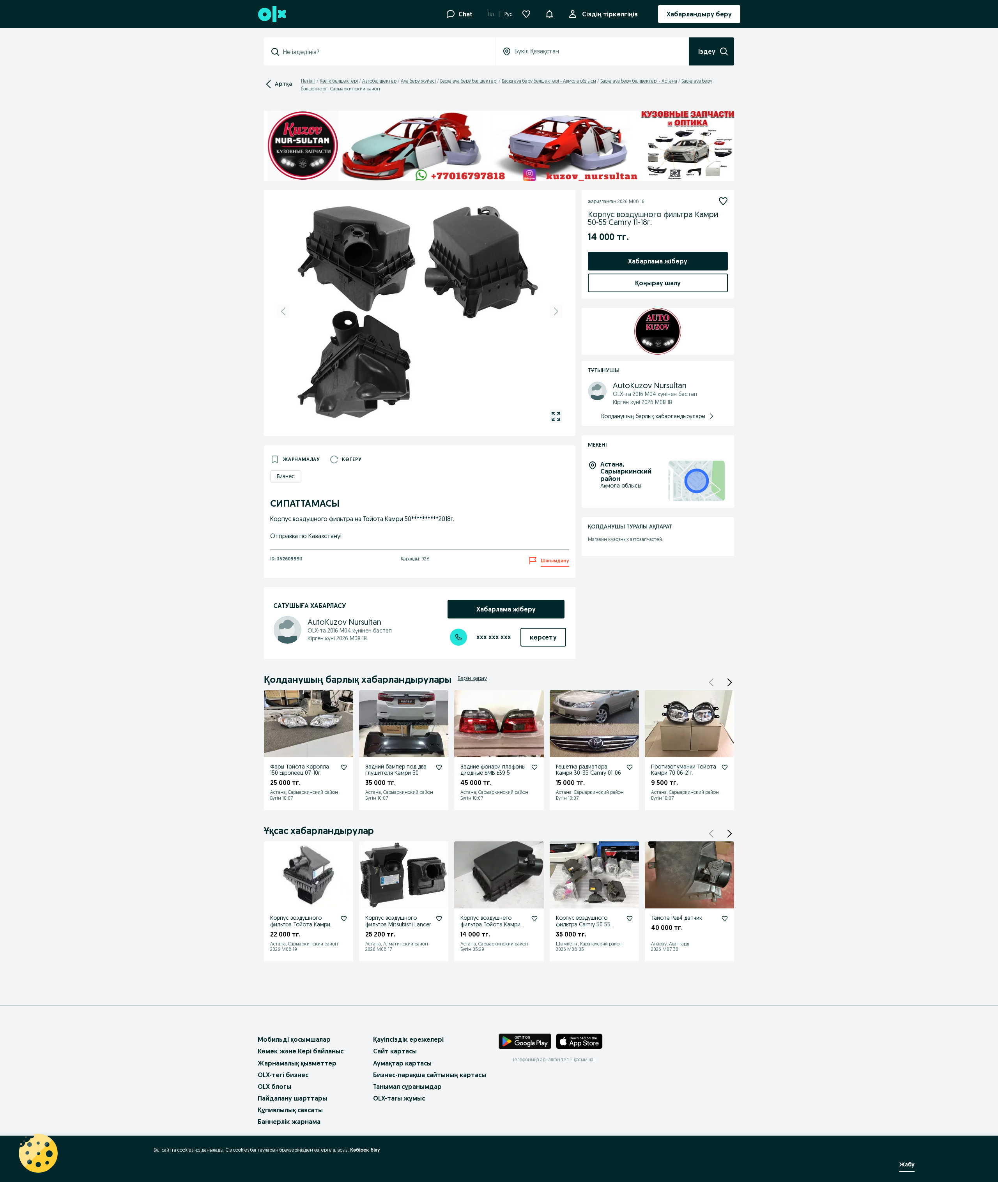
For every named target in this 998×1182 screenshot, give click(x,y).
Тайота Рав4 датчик (676, 917)
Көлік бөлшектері (339, 81)
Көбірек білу (365, 1150)
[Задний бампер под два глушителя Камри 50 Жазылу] (439, 767)
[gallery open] (556, 416)
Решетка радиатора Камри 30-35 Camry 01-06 (588, 770)
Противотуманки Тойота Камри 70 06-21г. (683, 770)
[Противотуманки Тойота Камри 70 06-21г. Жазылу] (725, 767)
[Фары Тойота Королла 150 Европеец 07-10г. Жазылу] (344, 767)
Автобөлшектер (379, 81)
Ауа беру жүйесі (418, 81)
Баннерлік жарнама (289, 1121)
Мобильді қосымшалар (294, 1039)
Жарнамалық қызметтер (297, 1063)
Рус (508, 14)
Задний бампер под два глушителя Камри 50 (395, 770)
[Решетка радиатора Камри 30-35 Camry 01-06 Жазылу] (629, 767)
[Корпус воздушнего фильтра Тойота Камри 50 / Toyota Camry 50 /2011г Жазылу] (534, 918)
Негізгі (308, 81)
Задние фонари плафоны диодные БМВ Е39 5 (493, 770)
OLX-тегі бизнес (283, 1075)
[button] (549, 13)
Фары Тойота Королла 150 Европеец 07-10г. (299, 770)
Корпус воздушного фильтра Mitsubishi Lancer (398, 921)
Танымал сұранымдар (407, 1086)
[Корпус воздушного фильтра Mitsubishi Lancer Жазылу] (439, 918)
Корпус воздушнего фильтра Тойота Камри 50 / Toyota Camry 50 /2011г (490, 927)
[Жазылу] (723, 201)
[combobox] (384, 52)
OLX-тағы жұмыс (399, 1098)
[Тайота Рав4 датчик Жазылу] (725, 918)
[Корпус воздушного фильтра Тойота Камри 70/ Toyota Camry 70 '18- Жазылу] (344, 918)
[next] (556, 311)
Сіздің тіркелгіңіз (610, 14)
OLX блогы (274, 1086)
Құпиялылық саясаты (290, 1110)
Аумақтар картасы (402, 1063)
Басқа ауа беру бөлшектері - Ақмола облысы (549, 81)
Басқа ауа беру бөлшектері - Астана (638, 81)
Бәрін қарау (472, 678)
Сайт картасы (395, 1051)
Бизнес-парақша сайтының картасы (429, 1075)
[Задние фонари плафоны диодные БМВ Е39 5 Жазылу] (534, 767)
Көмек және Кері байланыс (300, 1051)
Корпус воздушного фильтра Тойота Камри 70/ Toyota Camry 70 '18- (301, 924)
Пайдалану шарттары (292, 1098)
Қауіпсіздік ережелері (408, 1039)
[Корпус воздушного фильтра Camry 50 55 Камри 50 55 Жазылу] (629, 918)
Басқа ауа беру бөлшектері (468, 81)
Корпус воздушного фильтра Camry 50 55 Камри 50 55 (583, 924)
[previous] (283, 311)
